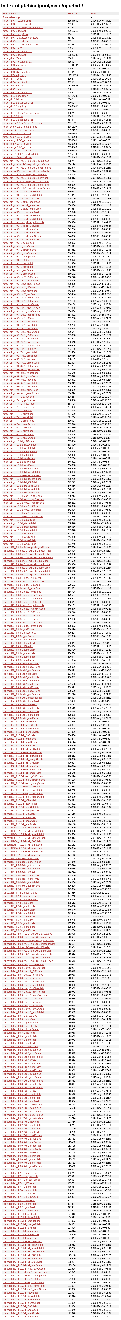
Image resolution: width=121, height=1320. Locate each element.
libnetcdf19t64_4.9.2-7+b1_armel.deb (22, 848)
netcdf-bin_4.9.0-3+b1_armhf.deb (20, 383)
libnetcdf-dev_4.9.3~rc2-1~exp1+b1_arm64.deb (27, 957)
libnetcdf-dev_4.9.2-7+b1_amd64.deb (22, 1135)
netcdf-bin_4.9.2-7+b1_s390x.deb (20, 335)
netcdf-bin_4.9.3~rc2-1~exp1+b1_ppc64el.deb (27, 167)
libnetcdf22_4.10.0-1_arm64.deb (20, 821)
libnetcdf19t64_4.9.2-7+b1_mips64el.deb (24, 838)
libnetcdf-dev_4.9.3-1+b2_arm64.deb (22, 1067)
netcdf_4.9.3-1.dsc (12, 48)
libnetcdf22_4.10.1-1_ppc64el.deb (21, 728)
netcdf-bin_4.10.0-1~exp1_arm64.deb (22, 513)
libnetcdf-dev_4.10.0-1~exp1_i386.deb (23, 1279)
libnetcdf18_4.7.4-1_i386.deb (18, 903)
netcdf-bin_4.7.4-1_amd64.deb (19, 424)
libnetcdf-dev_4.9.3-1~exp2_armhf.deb (23, 974)
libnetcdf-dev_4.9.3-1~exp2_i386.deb (22, 971)
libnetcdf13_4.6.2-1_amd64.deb (19, 930)
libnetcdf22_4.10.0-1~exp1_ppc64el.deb (24, 779)
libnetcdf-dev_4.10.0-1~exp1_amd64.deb (24, 1289)
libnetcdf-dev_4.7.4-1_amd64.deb (20, 1197)
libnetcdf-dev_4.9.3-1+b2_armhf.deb (22, 1063)
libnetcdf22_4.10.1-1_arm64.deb (20, 742)
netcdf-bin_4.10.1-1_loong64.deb (20, 451)
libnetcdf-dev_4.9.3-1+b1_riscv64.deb (22, 1077)
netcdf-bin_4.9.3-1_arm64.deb (18, 270)
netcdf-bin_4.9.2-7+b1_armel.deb (20, 356)
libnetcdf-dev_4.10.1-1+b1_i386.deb (22, 1255)
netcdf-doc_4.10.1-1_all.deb (17, 150)
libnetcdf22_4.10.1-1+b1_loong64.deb (23, 759)
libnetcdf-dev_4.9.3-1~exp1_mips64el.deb (25, 995)
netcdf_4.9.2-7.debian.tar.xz (17, 61)
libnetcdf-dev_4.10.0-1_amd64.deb (21, 1316)
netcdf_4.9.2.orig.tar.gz (14, 55)
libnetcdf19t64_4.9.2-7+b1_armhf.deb (22, 845)
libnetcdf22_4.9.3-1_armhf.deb (19, 650)
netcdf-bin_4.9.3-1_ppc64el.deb (19, 249)
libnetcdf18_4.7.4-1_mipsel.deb (19, 896)
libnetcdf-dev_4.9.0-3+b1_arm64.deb (22, 1162)
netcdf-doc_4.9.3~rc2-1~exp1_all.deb (22, 123)
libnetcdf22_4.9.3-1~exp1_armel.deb (22, 619)
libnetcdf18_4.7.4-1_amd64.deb (19, 916)
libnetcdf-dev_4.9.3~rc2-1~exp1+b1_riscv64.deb (28, 937)
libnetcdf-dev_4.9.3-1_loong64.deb (21, 1029)
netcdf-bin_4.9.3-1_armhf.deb (18, 263)
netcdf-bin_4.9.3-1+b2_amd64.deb (21, 297)
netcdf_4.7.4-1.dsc (12, 79)
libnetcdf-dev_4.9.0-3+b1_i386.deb (21, 1152)
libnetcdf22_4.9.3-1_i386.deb (18, 646)
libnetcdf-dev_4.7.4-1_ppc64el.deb (21, 1173)
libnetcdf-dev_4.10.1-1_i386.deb (20, 1228)
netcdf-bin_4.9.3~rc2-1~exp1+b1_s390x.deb (26, 161)
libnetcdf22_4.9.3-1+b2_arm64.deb (21, 680)
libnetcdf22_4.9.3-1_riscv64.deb (19, 632)
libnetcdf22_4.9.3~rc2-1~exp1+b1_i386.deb (25, 561)
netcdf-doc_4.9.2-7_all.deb (17, 137)
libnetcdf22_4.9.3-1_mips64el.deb (20, 639)
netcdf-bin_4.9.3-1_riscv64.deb (19, 246)
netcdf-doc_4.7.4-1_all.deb (17, 144)
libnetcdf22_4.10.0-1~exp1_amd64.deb (23, 797)
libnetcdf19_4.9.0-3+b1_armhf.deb (21, 875)
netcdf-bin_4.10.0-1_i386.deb (18, 533)
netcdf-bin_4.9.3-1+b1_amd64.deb (21, 332)
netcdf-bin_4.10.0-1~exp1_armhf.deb (22, 509)
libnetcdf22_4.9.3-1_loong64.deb (20, 643)
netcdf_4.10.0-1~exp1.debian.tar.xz (21, 113)
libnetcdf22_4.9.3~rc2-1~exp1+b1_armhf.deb (26, 564)
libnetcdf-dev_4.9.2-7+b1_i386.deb (21, 1121)
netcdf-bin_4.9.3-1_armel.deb (18, 267)
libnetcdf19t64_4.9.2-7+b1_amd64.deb (23, 855)
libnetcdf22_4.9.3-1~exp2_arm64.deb (22, 595)
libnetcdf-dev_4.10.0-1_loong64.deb (22, 1303)
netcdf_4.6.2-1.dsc (12, 89)
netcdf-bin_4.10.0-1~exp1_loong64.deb (23, 503)
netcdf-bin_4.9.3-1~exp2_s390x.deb (21, 191)
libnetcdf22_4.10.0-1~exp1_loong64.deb (24, 783)
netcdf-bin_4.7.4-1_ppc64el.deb (19, 400)
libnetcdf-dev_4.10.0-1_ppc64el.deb (21, 1299)
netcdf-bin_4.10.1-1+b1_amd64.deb (21, 492)
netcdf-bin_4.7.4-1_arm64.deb (18, 421)
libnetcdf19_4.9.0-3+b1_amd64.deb (21, 886)
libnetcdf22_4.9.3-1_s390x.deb (19, 629)
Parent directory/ (11, 17)
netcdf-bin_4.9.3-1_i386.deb (17, 260)
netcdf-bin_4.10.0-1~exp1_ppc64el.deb (23, 499)
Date (93, 13)
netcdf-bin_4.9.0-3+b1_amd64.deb (21, 393)
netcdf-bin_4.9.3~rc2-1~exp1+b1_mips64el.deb (27, 171)
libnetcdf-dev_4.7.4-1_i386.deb (19, 1183)
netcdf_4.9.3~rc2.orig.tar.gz (17, 20)
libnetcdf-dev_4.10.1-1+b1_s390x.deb (22, 1241)
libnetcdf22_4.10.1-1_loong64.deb (21, 732)
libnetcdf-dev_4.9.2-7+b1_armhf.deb (22, 1125)
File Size (72, 13)
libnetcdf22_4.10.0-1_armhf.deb (19, 817)
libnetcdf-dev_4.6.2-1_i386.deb (19, 1200)
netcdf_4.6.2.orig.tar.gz (14, 85)
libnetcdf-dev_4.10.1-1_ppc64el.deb (21, 1221)
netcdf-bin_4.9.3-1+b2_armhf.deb (20, 291)
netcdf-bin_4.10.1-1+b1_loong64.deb (22, 479)
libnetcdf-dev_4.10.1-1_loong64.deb (22, 1224)
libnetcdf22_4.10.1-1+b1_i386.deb (21, 763)
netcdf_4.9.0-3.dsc (12, 68)
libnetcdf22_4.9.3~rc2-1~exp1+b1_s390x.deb (26, 547)
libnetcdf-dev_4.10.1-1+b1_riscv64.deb (23, 1245)
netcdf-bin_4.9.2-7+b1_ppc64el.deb (21, 342)
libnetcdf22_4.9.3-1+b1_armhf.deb (21, 708)
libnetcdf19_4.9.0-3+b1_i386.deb (20, 872)
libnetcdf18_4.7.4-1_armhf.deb (19, 906)
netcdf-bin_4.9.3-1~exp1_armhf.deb (21, 229)
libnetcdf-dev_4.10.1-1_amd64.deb (21, 1238)
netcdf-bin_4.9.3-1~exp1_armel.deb (21, 232)
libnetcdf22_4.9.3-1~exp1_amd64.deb (22, 626)
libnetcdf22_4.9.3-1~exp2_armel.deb (22, 591)
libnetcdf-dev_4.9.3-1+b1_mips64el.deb (23, 1084)
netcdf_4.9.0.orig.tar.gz (14, 65)
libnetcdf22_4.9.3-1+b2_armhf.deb (21, 677)
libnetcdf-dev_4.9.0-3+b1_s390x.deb (22, 1139)
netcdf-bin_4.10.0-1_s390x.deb (19, 520)
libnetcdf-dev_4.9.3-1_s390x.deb (20, 1015)
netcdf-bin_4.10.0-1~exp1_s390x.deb (22, 496)
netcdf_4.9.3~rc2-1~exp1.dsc (18, 24)
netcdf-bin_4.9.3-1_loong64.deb (19, 256)
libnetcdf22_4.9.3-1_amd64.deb (19, 660)
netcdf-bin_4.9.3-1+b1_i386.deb (19, 318)
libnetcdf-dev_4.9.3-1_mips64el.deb (21, 1026)
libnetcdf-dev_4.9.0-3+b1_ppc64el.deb (23, 1142)
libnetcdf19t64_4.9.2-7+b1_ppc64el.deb (23, 834)
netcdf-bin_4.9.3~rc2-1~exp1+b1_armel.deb (26, 181)
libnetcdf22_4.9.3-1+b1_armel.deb (21, 711)
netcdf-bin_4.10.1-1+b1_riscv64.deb (21, 472)
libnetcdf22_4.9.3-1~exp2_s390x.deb (22, 578)
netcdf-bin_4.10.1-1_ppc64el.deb (20, 448)
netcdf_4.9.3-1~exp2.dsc (15, 34)
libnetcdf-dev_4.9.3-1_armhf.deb (20, 1036)
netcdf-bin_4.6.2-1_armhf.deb (18, 431)
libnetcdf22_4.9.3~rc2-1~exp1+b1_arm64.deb (26, 571)
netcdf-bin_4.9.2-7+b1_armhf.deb (20, 352)
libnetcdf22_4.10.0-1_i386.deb (19, 814)
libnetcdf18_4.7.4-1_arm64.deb (19, 913)
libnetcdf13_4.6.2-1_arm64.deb (19, 927)
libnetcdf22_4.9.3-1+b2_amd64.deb (21, 684)
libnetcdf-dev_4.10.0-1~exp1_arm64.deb (24, 1286)
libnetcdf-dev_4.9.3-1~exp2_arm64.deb (23, 981)
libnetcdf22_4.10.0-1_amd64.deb (20, 824)
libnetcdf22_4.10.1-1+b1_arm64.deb (22, 769)
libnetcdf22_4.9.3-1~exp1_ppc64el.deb (23, 605)
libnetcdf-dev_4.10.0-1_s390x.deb (20, 1293)
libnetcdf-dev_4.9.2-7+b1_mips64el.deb (23, 1118)
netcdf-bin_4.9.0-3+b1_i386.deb (19, 380)
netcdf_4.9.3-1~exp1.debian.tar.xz (20, 44)
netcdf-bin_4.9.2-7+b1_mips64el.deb (22, 345)
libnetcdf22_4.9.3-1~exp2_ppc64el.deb (23, 581)
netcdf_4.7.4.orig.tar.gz (14, 75)
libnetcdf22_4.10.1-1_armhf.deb (19, 738)
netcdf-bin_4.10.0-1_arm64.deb (19, 540)
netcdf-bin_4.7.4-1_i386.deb (17, 410)
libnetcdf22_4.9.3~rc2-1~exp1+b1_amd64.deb (27, 574)
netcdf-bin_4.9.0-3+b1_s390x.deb (20, 366)
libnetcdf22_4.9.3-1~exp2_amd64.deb (22, 598)
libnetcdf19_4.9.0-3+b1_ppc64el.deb (22, 862)
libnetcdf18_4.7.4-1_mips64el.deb (20, 899)
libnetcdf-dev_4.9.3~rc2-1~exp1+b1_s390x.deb (27, 933)
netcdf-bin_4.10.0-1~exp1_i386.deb (21, 506)
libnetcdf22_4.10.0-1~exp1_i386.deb (22, 786)
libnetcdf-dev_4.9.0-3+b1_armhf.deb (22, 1156)
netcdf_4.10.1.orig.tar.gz (15, 96)
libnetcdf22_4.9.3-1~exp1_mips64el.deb (24, 609)
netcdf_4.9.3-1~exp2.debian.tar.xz (20, 38)
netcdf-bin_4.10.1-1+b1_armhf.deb (21, 485)
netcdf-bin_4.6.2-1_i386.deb (17, 427)
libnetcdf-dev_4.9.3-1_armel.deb (20, 1039)
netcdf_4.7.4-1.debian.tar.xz (17, 82)
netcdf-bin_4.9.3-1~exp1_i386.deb (21, 226)
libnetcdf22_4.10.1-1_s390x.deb (19, 721)
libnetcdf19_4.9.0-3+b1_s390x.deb (21, 858)
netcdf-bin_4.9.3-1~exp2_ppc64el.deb (22, 195)
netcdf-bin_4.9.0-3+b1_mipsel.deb (21, 373)
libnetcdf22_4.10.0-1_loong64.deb (21, 810)
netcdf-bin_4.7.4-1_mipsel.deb (19, 403)
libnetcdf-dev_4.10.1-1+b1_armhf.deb (22, 1258)
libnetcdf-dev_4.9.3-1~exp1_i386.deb (22, 998)
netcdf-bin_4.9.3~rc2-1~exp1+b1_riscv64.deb (26, 164)
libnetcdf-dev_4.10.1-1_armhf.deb (20, 1231)
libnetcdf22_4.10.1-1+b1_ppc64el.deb (22, 756)
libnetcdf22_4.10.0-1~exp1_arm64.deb (23, 793)
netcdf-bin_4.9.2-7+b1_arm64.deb (20, 359)
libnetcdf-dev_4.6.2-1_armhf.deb (20, 1204)
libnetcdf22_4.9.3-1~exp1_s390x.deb (22, 602)
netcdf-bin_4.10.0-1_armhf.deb (19, 537)
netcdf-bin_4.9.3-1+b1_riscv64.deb (21, 304)
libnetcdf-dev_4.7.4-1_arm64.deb (20, 1193)
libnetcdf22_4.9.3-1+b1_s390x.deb (21, 687)
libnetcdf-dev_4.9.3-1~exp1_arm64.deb (23, 1009)
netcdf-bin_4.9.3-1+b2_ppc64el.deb (21, 284)
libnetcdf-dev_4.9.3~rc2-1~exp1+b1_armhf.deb (27, 951)
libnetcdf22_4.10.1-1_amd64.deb (20, 745)
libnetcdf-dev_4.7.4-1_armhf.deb (20, 1187)
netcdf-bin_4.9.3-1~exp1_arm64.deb (22, 236)
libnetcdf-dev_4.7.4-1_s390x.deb (20, 1169)
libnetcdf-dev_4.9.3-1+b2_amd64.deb (22, 1070)
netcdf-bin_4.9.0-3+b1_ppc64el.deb (21, 369)
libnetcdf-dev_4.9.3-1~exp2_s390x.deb (23, 964)
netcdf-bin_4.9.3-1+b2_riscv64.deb (21, 280)
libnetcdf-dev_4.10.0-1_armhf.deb (20, 1310)
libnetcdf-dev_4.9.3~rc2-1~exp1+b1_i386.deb (26, 947)
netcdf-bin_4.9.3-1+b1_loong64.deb (21, 315)
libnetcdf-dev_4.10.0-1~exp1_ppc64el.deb (25, 1272)
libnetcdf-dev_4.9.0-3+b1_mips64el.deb (23, 1149)
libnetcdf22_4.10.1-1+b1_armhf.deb (21, 766)
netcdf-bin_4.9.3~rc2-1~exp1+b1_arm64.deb (26, 185)
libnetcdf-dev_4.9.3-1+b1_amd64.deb (22, 1104)
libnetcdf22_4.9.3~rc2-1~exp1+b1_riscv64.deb (27, 550)
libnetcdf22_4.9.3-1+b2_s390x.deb (21, 663)
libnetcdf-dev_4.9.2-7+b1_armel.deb (22, 1128)
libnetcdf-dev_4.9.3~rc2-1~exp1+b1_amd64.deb (28, 961)
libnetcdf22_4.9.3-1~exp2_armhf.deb (22, 588)
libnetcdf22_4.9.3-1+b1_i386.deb (20, 704)
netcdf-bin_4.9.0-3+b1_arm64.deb (20, 390)
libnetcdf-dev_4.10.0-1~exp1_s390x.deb (24, 1269)
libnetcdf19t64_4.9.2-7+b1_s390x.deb (22, 827)
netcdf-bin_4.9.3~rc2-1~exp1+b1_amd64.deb (26, 188)
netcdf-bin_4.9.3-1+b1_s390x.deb (20, 301)
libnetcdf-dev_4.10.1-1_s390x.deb (20, 1214)
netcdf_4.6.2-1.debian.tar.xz (17, 92)
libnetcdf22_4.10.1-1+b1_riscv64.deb (22, 752)
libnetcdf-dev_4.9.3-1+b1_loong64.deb (23, 1087)
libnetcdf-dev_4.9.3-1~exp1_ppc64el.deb (24, 992)
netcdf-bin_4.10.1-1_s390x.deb (19, 441)
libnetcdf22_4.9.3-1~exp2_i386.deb (21, 585)
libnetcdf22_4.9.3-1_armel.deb (19, 653)
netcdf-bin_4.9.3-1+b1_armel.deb (20, 325)
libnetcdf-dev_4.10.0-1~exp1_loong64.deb (25, 1275)
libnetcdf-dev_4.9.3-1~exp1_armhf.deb (23, 1002)
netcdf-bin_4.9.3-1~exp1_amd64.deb (22, 239)
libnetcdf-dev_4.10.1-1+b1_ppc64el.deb (23, 1248)
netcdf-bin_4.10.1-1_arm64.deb (19, 462)
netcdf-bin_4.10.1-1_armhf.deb (19, 458)
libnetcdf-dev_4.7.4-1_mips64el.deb (21, 1180)
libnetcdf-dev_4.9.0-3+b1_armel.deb (22, 1159)
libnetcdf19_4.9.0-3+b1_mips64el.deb (22, 868)
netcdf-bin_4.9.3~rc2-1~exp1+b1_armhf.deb (26, 178)
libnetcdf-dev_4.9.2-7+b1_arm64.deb (22, 1132)
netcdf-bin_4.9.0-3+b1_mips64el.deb (22, 376)
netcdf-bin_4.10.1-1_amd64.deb (19, 465)
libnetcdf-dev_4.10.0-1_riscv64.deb (21, 1296)
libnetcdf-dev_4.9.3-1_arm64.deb (20, 1043)
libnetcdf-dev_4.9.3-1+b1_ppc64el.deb (23, 1080)
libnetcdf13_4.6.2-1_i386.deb (18, 920)
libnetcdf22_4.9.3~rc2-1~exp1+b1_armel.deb (26, 568)
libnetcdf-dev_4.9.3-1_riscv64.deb (20, 1019)
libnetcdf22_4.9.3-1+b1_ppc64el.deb (22, 694)
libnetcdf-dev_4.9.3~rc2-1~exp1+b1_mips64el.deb (29, 944)
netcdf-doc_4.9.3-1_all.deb (17, 133)
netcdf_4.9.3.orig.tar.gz (14, 31)
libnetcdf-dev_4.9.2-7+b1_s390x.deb (22, 1108)
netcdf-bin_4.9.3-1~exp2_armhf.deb (21, 202)
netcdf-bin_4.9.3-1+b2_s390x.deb (20, 277)
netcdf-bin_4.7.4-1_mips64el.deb (20, 407)
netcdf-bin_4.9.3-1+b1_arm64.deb (20, 328)
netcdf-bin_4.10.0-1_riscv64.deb (19, 523)
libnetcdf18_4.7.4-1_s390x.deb (19, 889)
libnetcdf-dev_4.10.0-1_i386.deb (20, 1306)
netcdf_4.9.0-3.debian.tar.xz (17, 72)
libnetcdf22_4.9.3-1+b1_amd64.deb (21, 718)
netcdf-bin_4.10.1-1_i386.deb (18, 455)
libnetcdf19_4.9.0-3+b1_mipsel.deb (21, 865)
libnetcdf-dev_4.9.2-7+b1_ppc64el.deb (23, 1115)
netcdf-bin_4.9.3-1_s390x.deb (18, 243)
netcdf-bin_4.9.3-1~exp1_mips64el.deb (23, 222)
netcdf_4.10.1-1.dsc (13, 99)
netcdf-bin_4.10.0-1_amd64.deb (19, 544)
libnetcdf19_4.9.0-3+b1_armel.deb (21, 879)
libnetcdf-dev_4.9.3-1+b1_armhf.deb (22, 1094)
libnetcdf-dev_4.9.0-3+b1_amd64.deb (22, 1166)
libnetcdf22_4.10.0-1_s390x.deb (19, 800)
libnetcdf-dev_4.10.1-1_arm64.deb (21, 1234)
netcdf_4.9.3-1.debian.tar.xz (17, 51)
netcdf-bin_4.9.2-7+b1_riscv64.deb (21, 338)
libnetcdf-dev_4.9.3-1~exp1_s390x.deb (23, 988)
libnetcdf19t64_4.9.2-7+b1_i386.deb (22, 841)
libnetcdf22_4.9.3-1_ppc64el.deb (20, 636)
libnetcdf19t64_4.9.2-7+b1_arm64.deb (23, 851)
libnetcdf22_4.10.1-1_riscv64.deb (20, 725)
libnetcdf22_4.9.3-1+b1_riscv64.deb (21, 691)
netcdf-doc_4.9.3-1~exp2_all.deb (20, 126)
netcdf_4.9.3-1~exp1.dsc (15, 41)
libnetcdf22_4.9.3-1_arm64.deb (19, 657)
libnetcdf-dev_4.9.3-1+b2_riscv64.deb (22, 1053)
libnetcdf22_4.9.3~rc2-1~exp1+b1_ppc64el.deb (27, 554)
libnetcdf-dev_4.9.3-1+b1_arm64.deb (22, 1101)
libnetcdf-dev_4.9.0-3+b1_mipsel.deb (22, 1146)
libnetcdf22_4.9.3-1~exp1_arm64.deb (22, 622)
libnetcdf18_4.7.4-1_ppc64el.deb (20, 892)
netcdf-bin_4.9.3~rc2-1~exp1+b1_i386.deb (25, 174)
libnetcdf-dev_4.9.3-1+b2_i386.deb (21, 1060)
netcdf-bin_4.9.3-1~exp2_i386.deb (21, 198)
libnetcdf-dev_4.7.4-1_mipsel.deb (20, 1176)
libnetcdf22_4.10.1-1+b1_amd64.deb (22, 773)
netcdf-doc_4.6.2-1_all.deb (17, 147)
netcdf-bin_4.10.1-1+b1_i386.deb (20, 482)
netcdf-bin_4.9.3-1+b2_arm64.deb (20, 294)
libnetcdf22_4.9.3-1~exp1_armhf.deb (22, 615)
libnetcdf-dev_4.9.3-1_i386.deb (19, 1033)
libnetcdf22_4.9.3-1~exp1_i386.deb (21, 612)
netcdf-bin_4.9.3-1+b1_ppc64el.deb (21, 308)
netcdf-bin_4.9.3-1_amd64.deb (19, 274)
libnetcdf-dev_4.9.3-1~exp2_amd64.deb (23, 985)
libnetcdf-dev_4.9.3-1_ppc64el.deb (21, 1022)
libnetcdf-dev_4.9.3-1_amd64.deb (20, 1046)
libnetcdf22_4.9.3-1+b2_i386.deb (20, 674)
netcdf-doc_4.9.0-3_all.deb (17, 140)
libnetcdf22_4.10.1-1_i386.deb (19, 735)
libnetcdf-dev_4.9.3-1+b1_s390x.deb (22, 1074)
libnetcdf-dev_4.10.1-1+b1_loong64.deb (24, 1251)
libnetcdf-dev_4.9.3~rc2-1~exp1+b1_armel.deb (27, 954)
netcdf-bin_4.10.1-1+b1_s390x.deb (21, 468)
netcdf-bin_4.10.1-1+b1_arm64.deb (21, 489)
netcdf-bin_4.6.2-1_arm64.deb (18, 434)
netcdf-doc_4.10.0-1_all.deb (17, 157)
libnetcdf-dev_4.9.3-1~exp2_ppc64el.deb (24, 968)
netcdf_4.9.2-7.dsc (12, 58)
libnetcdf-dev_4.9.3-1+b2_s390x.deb (22, 1050)
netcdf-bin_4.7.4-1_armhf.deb (18, 414)
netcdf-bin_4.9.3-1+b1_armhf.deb (20, 321)
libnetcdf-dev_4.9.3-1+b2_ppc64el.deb (23, 1057)
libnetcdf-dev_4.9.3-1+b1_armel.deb (22, 1098)
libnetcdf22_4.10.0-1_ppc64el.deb (21, 807)
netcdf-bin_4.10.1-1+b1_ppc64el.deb (22, 475)
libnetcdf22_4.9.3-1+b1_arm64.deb (21, 715)
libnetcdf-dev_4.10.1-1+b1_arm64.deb (23, 1262)
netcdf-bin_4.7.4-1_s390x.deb (18, 397)
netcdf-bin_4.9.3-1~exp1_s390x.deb (21, 215)
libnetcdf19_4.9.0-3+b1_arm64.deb (21, 882)
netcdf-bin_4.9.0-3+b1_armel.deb (20, 386)
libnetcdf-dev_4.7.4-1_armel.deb (20, 1190)
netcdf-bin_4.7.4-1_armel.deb (18, 417)
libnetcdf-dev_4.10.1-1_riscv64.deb (21, 1217)
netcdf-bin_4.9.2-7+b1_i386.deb (19, 349)
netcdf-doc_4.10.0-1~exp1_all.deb (21, 154)
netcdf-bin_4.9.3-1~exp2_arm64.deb (22, 208)
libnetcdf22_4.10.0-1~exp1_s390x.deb (23, 776)
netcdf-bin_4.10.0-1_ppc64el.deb (20, 527)
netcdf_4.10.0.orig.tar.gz (15, 106)
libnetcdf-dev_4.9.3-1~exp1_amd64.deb (23, 1012)
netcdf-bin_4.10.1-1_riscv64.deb (19, 444)
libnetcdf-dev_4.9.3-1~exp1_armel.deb (23, 1005)
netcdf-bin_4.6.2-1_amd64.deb (19, 438)
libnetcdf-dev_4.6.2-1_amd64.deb (20, 1210)
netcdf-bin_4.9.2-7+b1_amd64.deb (21, 362)
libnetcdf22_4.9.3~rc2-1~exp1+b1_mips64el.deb (28, 557)
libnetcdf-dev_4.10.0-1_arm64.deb (21, 1313)
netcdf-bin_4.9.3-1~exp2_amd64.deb (22, 212)
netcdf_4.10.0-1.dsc (13, 116)
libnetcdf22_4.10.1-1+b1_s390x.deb (21, 749)
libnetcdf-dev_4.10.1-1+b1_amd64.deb (23, 1265)
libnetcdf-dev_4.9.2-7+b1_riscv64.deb (22, 1111)
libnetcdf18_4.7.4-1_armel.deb (19, 910)
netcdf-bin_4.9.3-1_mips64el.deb (20, 253)
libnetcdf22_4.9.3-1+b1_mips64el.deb (22, 697)
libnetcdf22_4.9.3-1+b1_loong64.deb (22, 701)
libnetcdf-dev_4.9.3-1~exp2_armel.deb (23, 978)
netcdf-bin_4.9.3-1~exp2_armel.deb (21, 205)
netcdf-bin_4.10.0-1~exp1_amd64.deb (23, 516)
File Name (8, 13)
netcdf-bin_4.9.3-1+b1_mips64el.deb (22, 311)
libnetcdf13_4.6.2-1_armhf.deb (19, 923)
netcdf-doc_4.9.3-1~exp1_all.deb (20, 130)
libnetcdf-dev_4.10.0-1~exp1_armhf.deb (23, 1282)
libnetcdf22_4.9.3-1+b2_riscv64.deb (21, 667)
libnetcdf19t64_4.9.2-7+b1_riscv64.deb (23, 831)
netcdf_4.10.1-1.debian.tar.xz (18, 102)
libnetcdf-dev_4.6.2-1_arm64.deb (20, 1207)
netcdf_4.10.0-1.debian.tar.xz (18, 120)
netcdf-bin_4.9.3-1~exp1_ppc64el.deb (22, 219)
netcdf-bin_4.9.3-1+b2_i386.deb (19, 287)
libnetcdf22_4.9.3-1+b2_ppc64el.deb (22, 670)
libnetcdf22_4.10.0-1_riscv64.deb (20, 804)
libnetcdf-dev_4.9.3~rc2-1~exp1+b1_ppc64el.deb (28, 940)
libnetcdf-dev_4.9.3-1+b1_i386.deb (21, 1091)
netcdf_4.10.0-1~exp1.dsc (16, 109)
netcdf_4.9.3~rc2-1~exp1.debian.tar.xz (23, 27)
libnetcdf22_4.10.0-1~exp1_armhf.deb (22, 790)
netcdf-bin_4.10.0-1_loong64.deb (20, 530)
